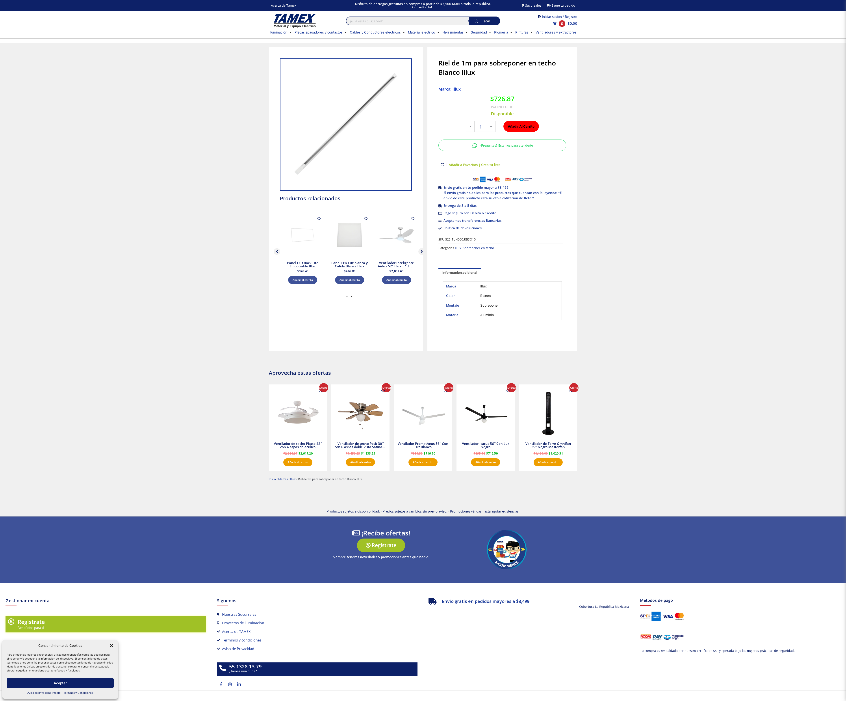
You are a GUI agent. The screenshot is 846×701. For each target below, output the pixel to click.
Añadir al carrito (303, 280)
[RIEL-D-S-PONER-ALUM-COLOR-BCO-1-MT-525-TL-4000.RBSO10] (346, 124)
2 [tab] (351, 297)
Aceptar (60, 683)
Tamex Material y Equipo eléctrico (294, 21)
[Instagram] (230, 684)
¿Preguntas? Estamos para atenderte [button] (506, 145)
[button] (111, 645)
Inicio (272, 479)
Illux (458, 248)
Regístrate (31, 621)
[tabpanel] (302, 250)
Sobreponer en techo (478, 248)
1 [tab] (347, 297)
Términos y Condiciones (78, 692)
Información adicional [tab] (459, 272)
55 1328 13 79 (245, 666)
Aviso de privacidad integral (44, 692)
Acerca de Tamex (283, 5)
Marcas (283, 479)
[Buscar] (484, 21)
